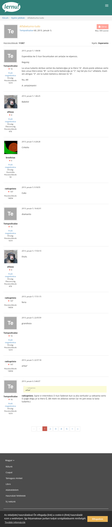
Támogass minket (14, 478)
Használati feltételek (16, 495)
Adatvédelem (12, 490)
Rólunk (9, 466)
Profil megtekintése (10, 74)
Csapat (9, 472)
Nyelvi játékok (18, 17)
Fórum (5, 17)
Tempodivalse (26, 30)
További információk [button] (15, 522)
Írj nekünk (10, 501)
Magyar (9, 460)
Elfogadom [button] (97, 519)
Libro (8, 484)
